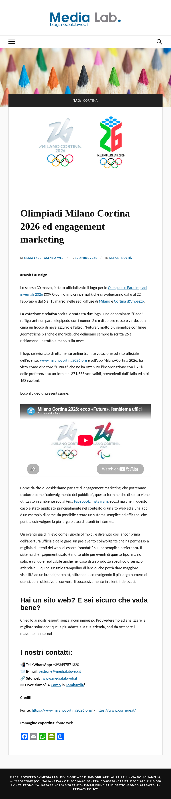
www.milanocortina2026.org (63, 361)
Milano (104, 301)
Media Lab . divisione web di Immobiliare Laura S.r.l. (84, 777)
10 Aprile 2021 (86, 258)
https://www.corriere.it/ (116, 711)
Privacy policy (85, 789)
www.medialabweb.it (60, 679)
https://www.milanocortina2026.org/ (62, 711)
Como (56, 685)
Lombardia (75, 685)
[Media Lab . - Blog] (85, 17)
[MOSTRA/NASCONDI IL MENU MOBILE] (11, 42)
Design (114, 258)
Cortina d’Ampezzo (129, 301)
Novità (126, 258)
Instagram (100, 502)
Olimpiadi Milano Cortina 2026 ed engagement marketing (75, 226)
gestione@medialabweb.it (60, 672)
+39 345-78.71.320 (68, 785)
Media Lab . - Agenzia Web (43, 258)
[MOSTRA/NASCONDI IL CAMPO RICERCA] (159, 42)
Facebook (82, 502)
